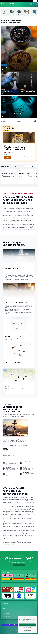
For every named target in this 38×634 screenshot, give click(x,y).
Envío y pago (4, 608)
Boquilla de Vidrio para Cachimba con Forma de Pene (17, 148)
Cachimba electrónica (12, 6)
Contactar (5, 449)
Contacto (3, 605)
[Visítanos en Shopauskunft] (30, 596)
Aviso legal (4, 614)
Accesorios (32, 6)
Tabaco (21, 6)
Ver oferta (7, 157)
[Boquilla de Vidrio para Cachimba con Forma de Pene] (19, 137)
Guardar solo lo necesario (27, 627)
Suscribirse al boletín (13, 624)
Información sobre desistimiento (7, 610)
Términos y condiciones (6, 613)
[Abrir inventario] (31, 4)
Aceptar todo (27, 624)
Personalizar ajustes (27, 630)
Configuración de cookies (6, 616)
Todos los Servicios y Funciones (31, 166)
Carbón (26, 6)
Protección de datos (5, 611)
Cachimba (3, 6)
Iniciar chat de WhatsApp (19, 565)
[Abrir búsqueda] (34, 4)
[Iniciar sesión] (29, 4)
